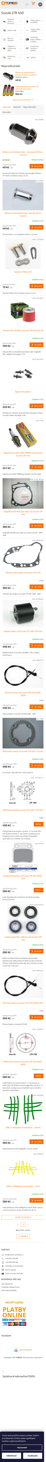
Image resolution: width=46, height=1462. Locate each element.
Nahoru (24, 1236)
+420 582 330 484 (11, 1258)
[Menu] (40, 4)
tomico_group (10, 1270)
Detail (38, 824)
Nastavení (22, 1447)
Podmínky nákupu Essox (10, 1287)
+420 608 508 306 (11, 1262)
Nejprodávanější (29, 107)
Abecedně (6, 112)
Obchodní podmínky (9, 1290)
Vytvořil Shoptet (25, 1350)
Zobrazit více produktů (22, 100)
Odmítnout (11, 1455)
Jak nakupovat (6, 1284)
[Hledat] (26, 4)
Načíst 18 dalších (23, 1217)
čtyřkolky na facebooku (14, 1266)
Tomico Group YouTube (14, 1273)
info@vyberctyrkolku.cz (14, 1255)
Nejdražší (17, 107)
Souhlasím (33, 1455)
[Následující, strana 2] (23, 1224)
